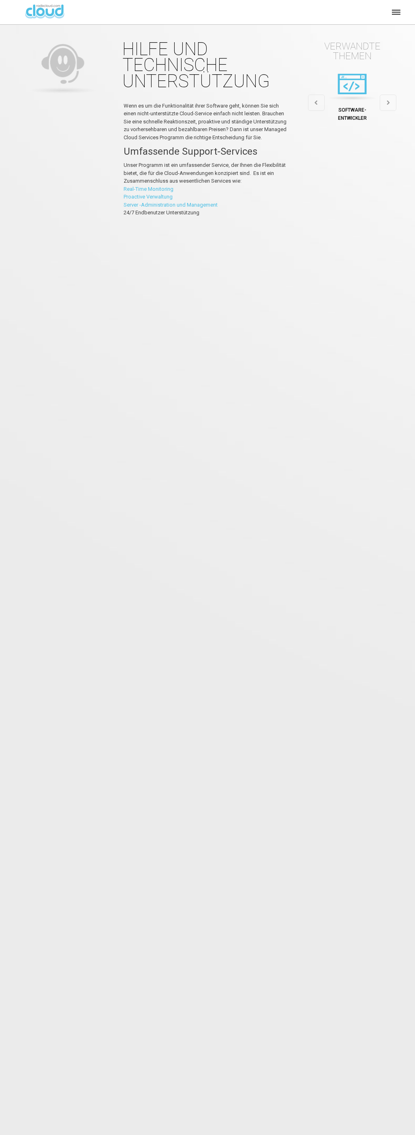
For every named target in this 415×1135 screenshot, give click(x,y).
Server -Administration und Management (171, 205)
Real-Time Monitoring (148, 189)
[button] (395, 11)
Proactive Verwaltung (148, 197)
